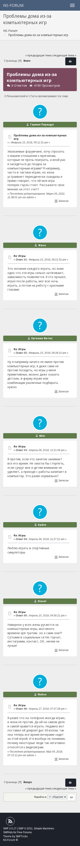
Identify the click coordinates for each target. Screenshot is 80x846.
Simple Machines (44, 828)
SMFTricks (22, 836)
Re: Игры (20, 256)
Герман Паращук (42, 124)
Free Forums (24, 832)
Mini (42, 436)
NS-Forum (13, 5)
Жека (42, 245)
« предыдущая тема (38, 55)
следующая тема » (64, 55)
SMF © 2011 (25, 828)
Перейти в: (40, 797)
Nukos (42, 694)
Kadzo (42, 525)
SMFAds (8, 832)
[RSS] (10, 822)
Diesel (42, 601)
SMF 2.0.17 (9, 828)
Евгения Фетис (42, 338)
